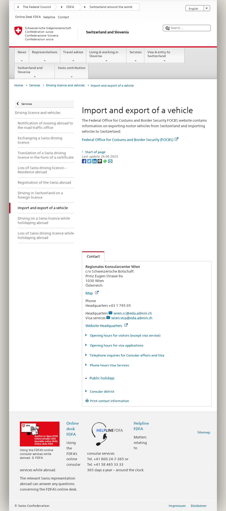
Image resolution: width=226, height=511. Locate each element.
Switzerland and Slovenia (30, 70)
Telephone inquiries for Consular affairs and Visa (126, 355)
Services (136, 52)
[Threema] (100, 161)
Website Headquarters (104, 325)
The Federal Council (37, 7)
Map (89, 293)
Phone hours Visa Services (109, 365)
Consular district (101, 391)
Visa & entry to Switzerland (158, 54)
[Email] (110, 161)
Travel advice (73, 52)
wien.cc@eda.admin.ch (133, 313)
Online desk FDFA (72, 429)
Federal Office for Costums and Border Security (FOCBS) (127, 139)
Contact (91, 256)
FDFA (70, 7)
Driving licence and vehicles (65, 85)
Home (18, 85)
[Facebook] (84, 161)
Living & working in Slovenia (103, 54)
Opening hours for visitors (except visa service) (124, 335)
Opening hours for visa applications (116, 345)
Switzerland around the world (111, 7)
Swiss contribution (71, 68)
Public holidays (102, 378)
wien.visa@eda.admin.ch (131, 318)
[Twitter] (89, 161)
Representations (44, 52)
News (22, 52)
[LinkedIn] (95, 161)
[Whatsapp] (105, 161)
